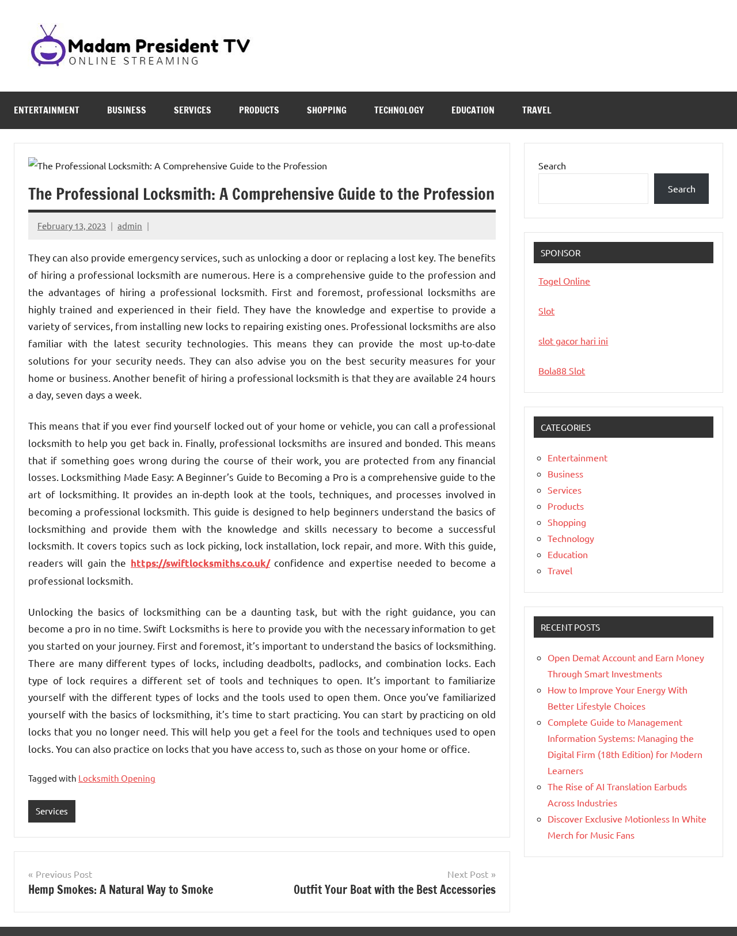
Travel (537, 110)
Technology (399, 110)
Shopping (327, 110)
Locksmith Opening (116, 777)
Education (473, 110)
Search (552, 165)
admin (129, 225)
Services (192, 110)
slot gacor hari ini (573, 340)
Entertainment (46, 110)
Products (259, 110)
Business (126, 110)
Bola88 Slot (561, 370)
